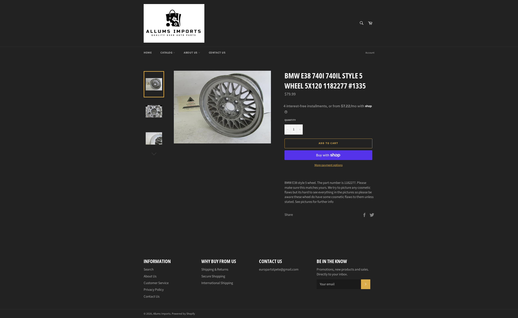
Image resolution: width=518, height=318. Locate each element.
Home (148, 53)
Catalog (166, 53)
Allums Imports (162, 314)
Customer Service (156, 283)
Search (149, 269)
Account (369, 53)
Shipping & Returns (214, 269)
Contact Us (217, 53)
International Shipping (217, 283)
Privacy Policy (154, 289)
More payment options (328, 165)
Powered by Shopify (183, 314)
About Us (191, 53)
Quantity (290, 120)
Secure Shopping (213, 276)
